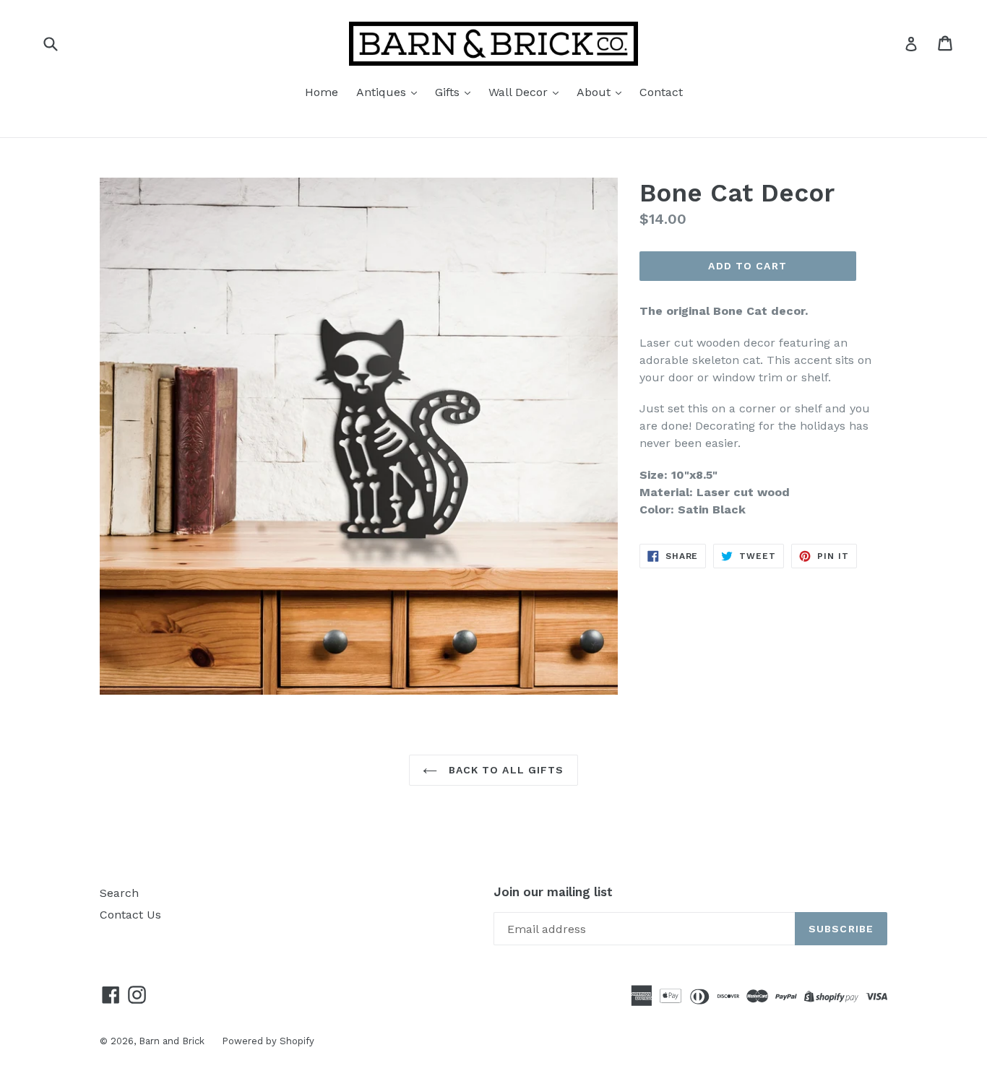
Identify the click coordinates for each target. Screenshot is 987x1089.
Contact (661, 92)
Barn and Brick (173, 1041)
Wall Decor (519, 92)
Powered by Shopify (268, 1041)
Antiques (383, 92)
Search (119, 893)
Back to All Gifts (504, 770)
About (595, 92)
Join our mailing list (553, 892)
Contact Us (130, 914)
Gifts (449, 92)
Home (321, 92)
